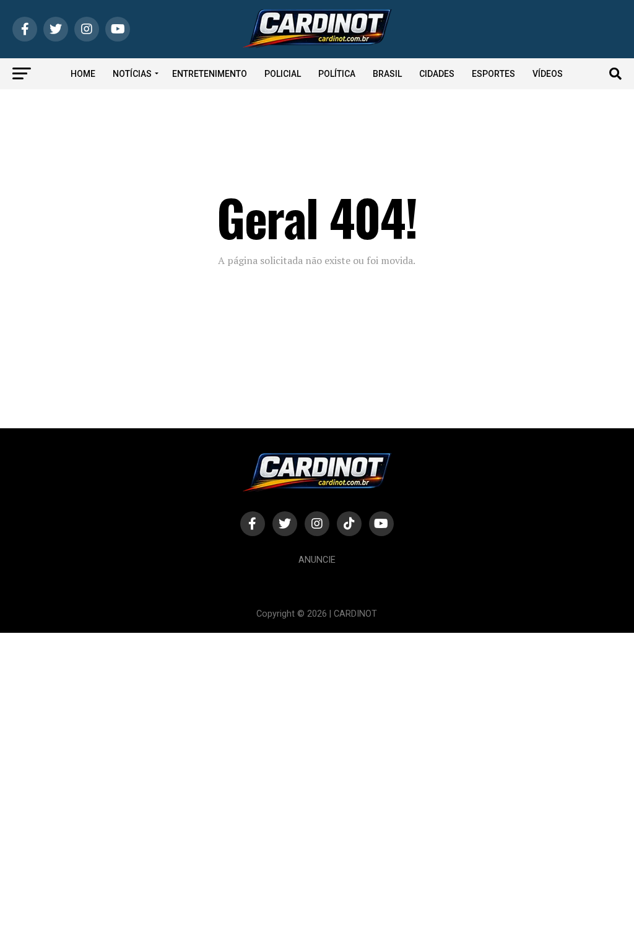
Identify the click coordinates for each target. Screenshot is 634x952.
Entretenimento (209, 74)
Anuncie (317, 560)
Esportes (493, 74)
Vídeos (547, 74)
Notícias (132, 74)
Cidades (436, 74)
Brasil (387, 74)
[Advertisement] (317, 791)
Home (83, 74)
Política (336, 74)
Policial (282, 74)
